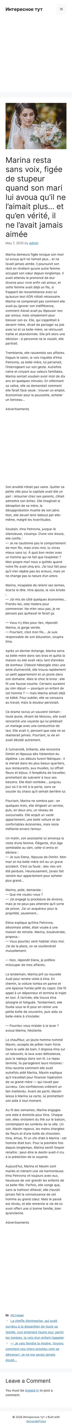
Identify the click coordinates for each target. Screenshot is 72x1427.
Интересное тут (24, 9)
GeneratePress (36, 1421)
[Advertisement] (36, 56)
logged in (32, 1390)
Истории (17, 1315)
